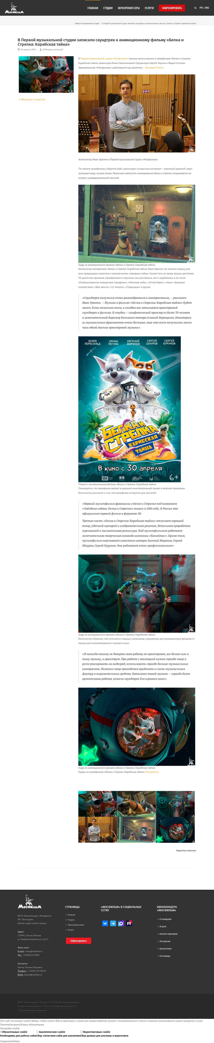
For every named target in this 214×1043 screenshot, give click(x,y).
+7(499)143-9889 (30, 955)
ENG (207, 7)
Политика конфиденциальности (59, 1006)
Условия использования (29, 1006)
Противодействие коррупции (32, 1010)
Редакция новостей (52, 49)
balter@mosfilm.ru (32, 974)
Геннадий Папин (154, 67)
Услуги (162, 926)
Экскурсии (164, 941)
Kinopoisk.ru (152, 771)
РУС (201, 7)
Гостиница (164, 956)
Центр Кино (165, 948)
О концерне (165, 919)
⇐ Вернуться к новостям (32, 99)
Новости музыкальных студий (87, 23)
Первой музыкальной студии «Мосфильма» (104, 58)
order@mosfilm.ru (33, 951)
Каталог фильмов (168, 934)
